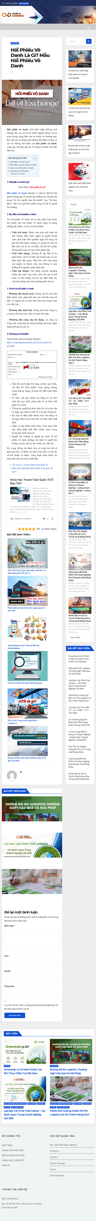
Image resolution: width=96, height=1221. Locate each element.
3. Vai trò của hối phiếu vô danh (21, 168)
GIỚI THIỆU (7, 1145)
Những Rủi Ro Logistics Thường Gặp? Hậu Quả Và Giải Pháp (29, 825)
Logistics (14, 43)
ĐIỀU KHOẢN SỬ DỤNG (13, 1155)
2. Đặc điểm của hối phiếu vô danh (22, 165)
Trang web (9, 986)
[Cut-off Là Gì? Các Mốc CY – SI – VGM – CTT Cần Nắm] (80, 388)
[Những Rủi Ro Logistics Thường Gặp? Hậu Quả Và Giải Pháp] (80, 257)
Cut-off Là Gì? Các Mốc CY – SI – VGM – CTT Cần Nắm (80, 401)
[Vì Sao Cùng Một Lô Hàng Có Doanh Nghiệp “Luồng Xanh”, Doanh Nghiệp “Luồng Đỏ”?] (80, 472)
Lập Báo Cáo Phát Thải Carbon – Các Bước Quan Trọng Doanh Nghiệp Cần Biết (29, 863)
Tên (6, 956)
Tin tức (73, 205)
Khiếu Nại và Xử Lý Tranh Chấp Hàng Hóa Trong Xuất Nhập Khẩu (80, 618)
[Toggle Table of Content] (33, 158)
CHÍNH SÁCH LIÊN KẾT (13, 1160)
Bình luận (9, 926)
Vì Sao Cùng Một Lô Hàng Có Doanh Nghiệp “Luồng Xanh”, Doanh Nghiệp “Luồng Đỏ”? (80, 487)
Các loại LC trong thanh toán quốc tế (30, 464)
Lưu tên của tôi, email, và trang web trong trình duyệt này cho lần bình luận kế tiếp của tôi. (31, 1007)
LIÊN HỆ (6, 1165)
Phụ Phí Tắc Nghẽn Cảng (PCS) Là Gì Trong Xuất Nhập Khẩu (80, 534)
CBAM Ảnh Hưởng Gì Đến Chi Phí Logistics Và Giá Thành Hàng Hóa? (27, 898)
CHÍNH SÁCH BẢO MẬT (13, 1150)
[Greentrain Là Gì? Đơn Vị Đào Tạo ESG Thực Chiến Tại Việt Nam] (80, 217)
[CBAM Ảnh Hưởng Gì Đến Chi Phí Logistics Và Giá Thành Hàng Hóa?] (80, 344)
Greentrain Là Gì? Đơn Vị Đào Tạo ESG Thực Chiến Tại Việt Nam (79, 230)
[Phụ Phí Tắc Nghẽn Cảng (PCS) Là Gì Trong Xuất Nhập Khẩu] (80, 521)
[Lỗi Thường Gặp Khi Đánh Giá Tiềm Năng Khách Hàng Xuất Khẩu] (80, 428)
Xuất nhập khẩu (17, 1107)
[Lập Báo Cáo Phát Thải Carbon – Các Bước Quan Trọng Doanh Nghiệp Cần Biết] (80, 301)
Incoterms (32, 1103)
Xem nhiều (75, 637)
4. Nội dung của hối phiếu (18, 171)
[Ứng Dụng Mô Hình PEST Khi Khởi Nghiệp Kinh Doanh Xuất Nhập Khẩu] (80, 562)
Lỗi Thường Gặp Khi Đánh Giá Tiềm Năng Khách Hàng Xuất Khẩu (79, 722)
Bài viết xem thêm (18, 174)
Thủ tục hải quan (57, 1163)
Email (7, 971)
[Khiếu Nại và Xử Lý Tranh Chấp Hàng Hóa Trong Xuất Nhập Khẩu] (80, 605)
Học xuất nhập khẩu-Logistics (15, 1103)
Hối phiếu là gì (37, 187)
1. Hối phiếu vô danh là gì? (19, 162)
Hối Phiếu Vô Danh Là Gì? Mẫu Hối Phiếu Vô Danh (30, 58)
